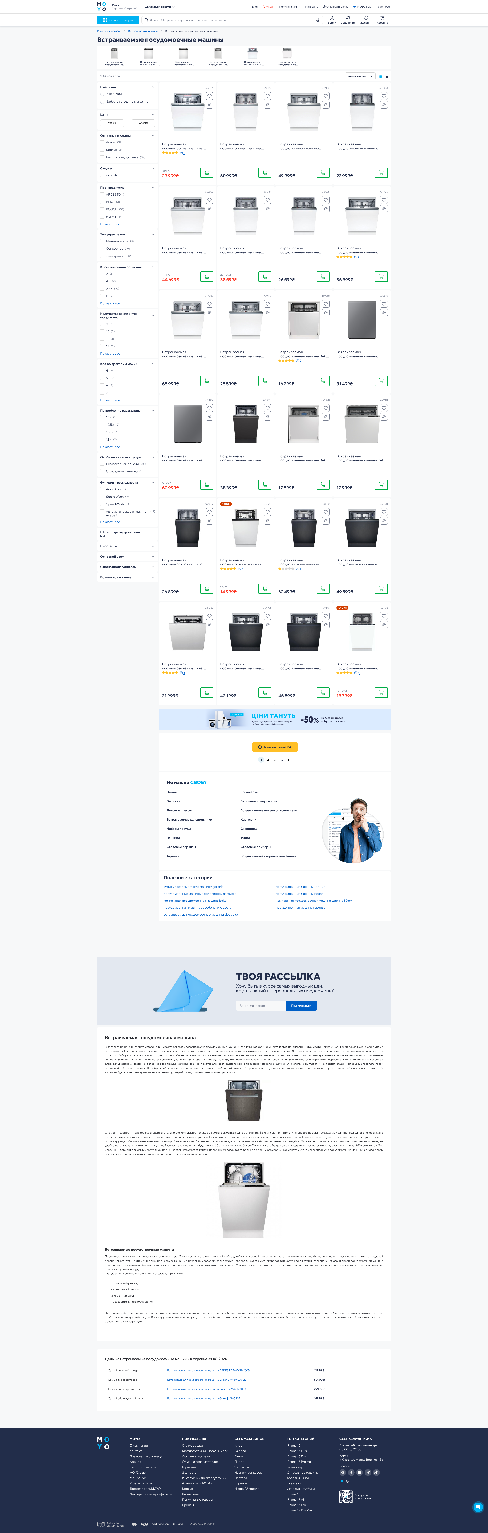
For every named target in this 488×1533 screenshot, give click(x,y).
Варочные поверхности (259, 801)
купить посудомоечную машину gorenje (193, 887)
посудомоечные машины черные (300, 887)
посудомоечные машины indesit (299, 894)
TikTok (376, 1472)
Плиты (172, 792)
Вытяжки (174, 801)
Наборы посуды (179, 828)
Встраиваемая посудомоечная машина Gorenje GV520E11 (204, 1398)
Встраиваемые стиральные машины (268, 856)
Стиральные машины (302, 1472)
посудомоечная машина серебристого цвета (197, 907)
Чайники (173, 838)
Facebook (351, 1472)
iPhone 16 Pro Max (299, 1462)
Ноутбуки (294, 1483)
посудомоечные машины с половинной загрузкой (201, 894)
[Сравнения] (209, 105)
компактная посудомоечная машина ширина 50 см (314, 900)
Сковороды (249, 828)
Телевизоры (296, 1467)
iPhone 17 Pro (296, 1505)
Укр (380, 6)
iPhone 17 (293, 1494)
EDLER (111, 217)
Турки (245, 838)
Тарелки (173, 856)
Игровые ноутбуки (301, 1489)
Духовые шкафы (179, 810)
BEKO (110, 202)
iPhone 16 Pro (296, 1456)
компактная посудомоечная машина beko (195, 900)
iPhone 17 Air (296, 1499)
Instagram (359, 1472)
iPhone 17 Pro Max (299, 1510)
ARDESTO (113, 194)
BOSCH (111, 209)
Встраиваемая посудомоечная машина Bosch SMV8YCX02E (206, 1379)
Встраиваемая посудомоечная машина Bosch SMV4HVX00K (206, 1389)
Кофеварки (249, 792)
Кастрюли (248, 819)
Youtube (342, 1472)
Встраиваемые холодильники (189, 819)
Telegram (367, 1472)
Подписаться (301, 1006)
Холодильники (298, 1478)
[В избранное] (209, 96)
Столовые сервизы (181, 847)
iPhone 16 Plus (297, 1451)
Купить (207, 172)
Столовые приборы (256, 847)
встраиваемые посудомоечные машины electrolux (201, 914)
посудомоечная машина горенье (300, 907)
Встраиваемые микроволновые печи (269, 810)
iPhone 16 (293, 1445)
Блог (255, 6)
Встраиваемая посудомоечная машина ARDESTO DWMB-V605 (208, 1370)
